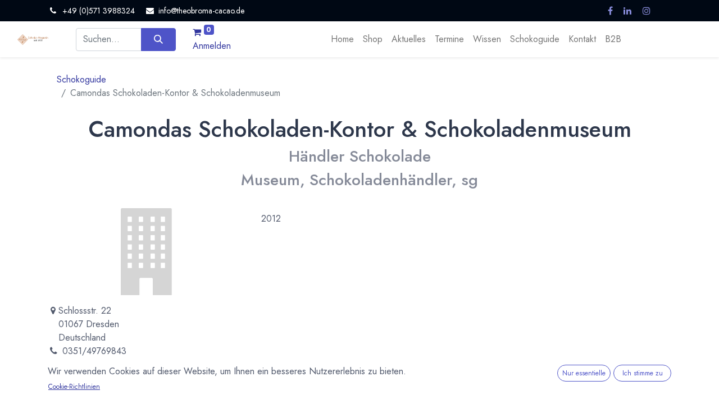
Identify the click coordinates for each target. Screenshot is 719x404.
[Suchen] (158, 39)
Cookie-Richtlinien (74, 387)
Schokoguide (81, 79)
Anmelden (212, 45)
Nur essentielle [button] (584, 373)
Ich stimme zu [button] (642, 373)
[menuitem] (342, 39)
